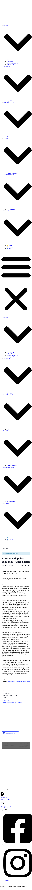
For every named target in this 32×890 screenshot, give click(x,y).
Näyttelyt (9, 100)
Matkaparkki (10, 64)
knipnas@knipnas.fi (5, 807)
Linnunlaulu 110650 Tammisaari (5, 798)
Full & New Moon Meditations (8, 744)
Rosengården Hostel (12, 63)
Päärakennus (10, 60)
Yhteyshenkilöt (11, 209)
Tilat (8, 137)
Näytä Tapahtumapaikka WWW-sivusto (12, 702)
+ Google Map (6, 700)
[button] (16, 283)
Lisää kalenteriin (10, 733)
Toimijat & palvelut (12, 173)
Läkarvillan (10, 61)
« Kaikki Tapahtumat (8, 549)
